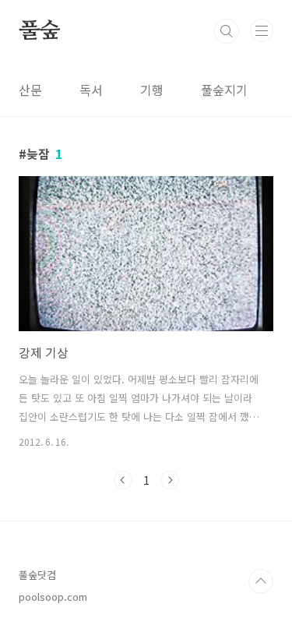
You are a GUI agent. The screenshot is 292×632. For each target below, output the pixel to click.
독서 (91, 89)
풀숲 (40, 31)
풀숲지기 (224, 89)
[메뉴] (261, 30)
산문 (30, 89)
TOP (260, 581)
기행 (152, 89)
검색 (226, 31)
